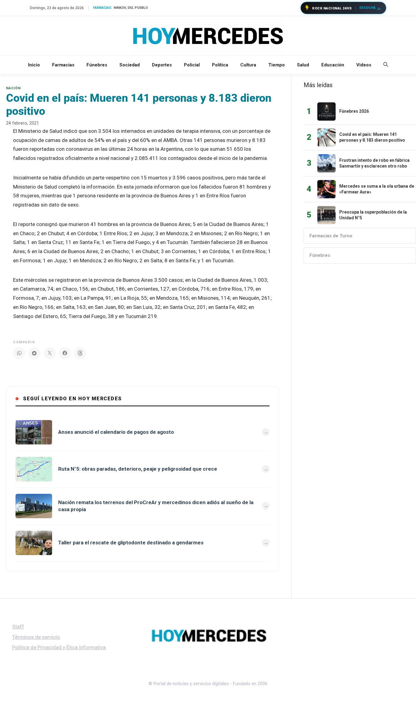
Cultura (248, 65)
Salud (303, 65)
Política (220, 65)
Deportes (162, 65)
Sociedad (129, 65)
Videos (363, 65)
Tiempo (276, 65)
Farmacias (63, 65)
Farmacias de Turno (330, 236)
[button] (385, 65)
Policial (192, 65)
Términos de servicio (36, 637)
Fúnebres (96, 65)
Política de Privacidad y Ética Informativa (59, 647)
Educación (332, 65)
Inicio (34, 65)
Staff (18, 627)
